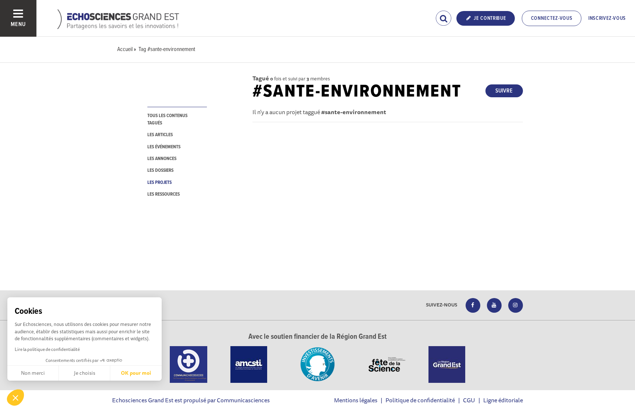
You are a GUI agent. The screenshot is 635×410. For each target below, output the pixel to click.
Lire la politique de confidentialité (47, 349)
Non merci (33, 373)
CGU (469, 400)
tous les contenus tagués (167, 119)
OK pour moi (136, 373)
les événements (163, 147)
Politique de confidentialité (420, 400)
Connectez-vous (552, 18)
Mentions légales (355, 400)
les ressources (163, 194)
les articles (160, 135)
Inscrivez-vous (607, 18)
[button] (15, 397)
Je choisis (84, 373)
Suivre (504, 91)
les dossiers (160, 170)
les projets (159, 182)
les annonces (161, 159)
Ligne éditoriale (503, 400)
